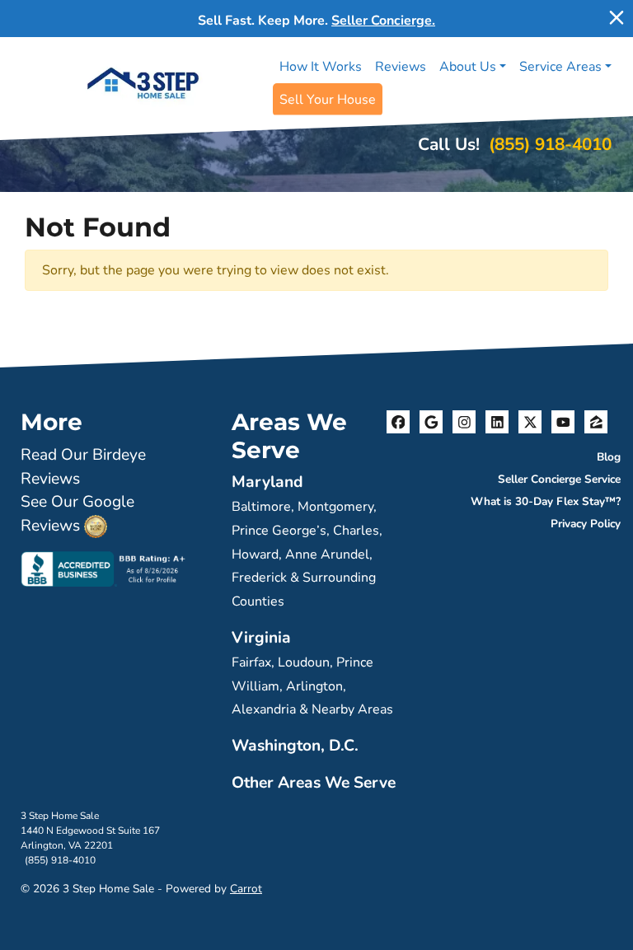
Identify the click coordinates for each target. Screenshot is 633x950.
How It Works (320, 67)
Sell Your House (327, 100)
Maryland (267, 482)
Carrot (246, 888)
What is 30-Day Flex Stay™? (546, 501)
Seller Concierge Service (559, 479)
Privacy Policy (586, 523)
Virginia (261, 637)
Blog (609, 457)
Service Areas (560, 67)
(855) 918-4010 (550, 144)
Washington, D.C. (295, 745)
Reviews (400, 67)
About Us (467, 67)
